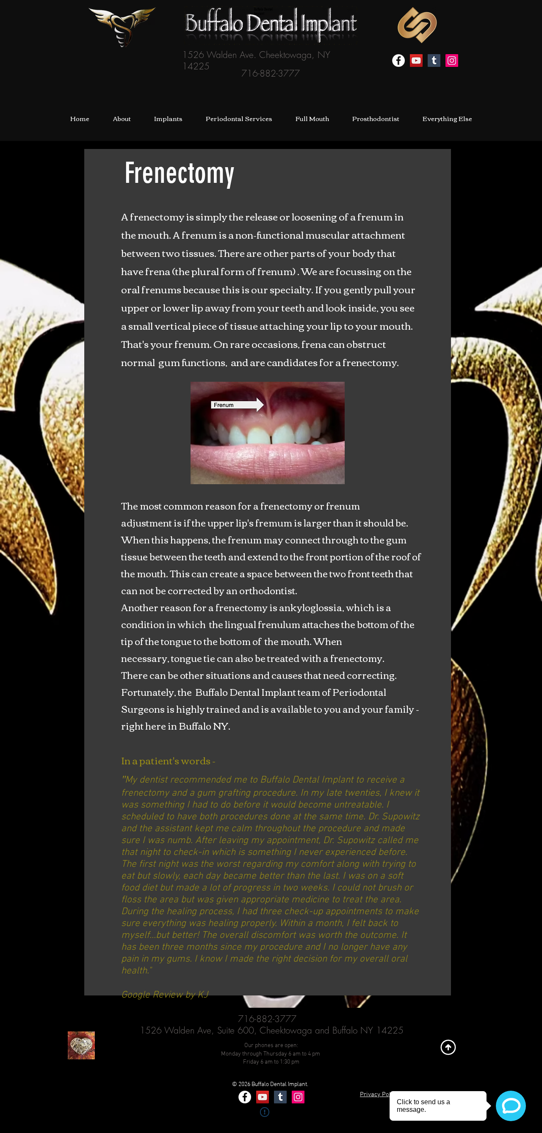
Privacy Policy (379, 1094)
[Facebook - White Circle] (398, 60)
